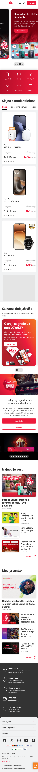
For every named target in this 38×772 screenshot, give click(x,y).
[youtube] (26, 740)
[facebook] (4, 740)
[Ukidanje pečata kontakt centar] (8, 745)
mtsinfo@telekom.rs (19, 769)
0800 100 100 (16, 711)
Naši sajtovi (6, 721)
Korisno (5, 733)
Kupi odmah (12, 30)
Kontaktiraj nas (12, 700)
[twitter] (11, 740)
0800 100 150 (20, 673)
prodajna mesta (19, 680)
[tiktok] (33, 740)
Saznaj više (10, 344)
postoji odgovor (21, 690)
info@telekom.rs (17, 765)
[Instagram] (19, 740)
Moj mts (32, 3)
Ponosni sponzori (8, 727)
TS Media (19, 427)
